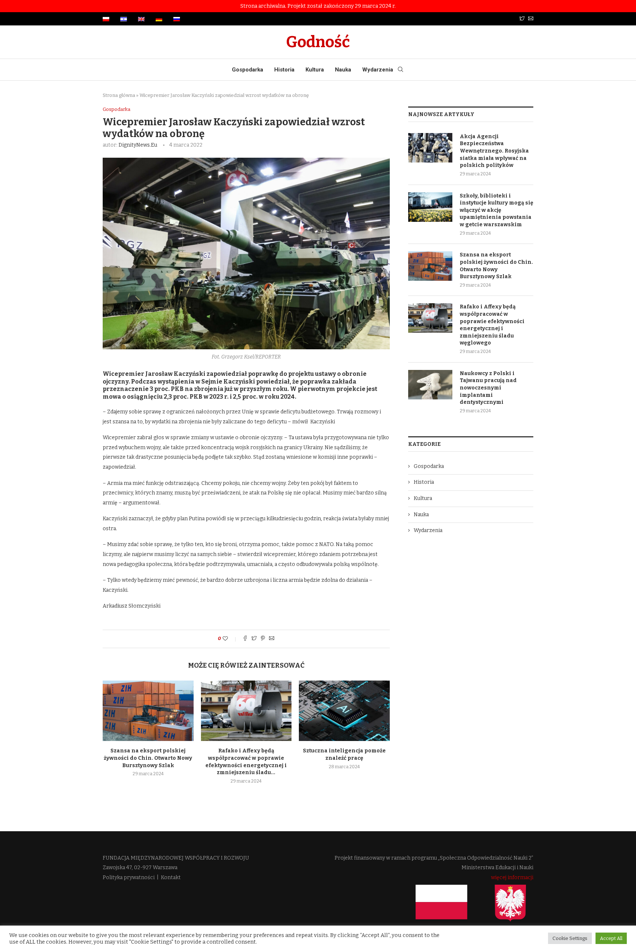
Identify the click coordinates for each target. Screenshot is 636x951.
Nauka (343, 69)
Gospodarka (247, 69)
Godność (318, 42)
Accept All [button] (611, 938)
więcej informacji (512, 877)
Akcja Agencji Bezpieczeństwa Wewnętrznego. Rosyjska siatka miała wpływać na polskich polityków (494, 150)
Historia (284, 69)
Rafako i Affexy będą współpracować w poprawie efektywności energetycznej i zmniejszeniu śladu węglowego (492, 325)
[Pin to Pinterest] (262, 639)
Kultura (314, 69)
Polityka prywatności (129, 877)
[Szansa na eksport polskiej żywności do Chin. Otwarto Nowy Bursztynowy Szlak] (148, 711)
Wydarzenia (377, 69)
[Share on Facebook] (245, 639)
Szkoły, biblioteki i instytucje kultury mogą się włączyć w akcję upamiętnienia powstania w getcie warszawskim (496, 210)
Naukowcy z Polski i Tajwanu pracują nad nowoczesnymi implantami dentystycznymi (488, 387)
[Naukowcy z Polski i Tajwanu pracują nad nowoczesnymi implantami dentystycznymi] (430, 384)
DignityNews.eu (138, 145)
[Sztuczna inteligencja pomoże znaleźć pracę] (344, 711)
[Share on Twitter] (254, 639)
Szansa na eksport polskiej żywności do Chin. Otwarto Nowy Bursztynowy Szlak (148, 758)
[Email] (530, 19)
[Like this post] (230, 639)
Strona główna (119, 95)
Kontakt (171, 877)
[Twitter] (521, 19)
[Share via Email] (271, 639)
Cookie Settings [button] (569, 938)
